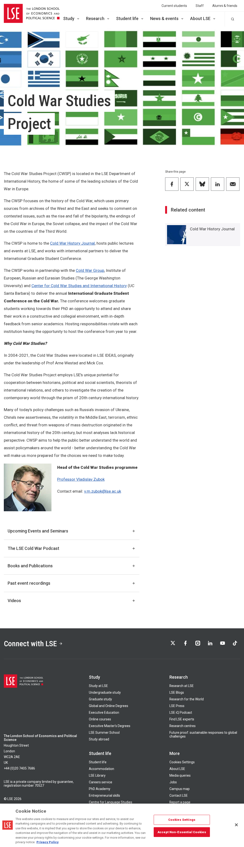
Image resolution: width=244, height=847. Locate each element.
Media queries (180, 775)
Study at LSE (98, 686)
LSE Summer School (104, 732)
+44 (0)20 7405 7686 (19, 768)
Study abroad (99, 739)
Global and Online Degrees (108, 706)
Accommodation (101, 769)
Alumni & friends (224, 6)
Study (68, 18)
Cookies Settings (182, 762)
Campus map (179, 789)
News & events (164, 18)
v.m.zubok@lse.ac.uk (102, 491)
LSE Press (176, 706)
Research (95, 18)
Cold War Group (90, 270)
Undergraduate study (105, 692)
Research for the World (186, 699)
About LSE (200, 18)
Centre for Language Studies (110, 802)
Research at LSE (181, 686)
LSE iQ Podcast (180, 712)
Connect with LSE (30, 643)
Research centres (182, 726)
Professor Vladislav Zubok (81, 479)
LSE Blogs (176, 692)
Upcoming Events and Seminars (38, 530)
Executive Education (104, 712)
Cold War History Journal (72, 243)
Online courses (100, 719)
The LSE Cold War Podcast (33, 548)
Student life (127, 18)
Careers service (100, 782)
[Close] (236, 825)
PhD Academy (99, 789)
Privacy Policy (47, 842)
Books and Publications (30, 565)
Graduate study (100, 699)
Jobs (173, 782)
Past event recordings (29, 583)
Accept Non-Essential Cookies (182, 832)
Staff (200, 6)
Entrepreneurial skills (104, 795)
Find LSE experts (181, 719)
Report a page (179, 802)
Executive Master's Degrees (109, 726)
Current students (174, 6)
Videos (14, 600)
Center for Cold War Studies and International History (79, 285)
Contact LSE (178, 795)
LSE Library (97, 775)
